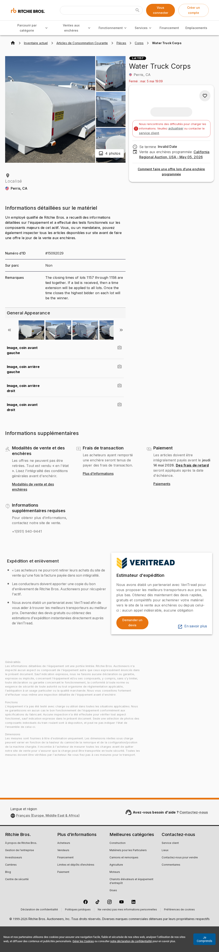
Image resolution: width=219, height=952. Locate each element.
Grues (113, 890)
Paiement (63, 872)
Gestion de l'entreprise (19, 850)
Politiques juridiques (78, 910)
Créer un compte (193, 10)
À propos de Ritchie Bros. (21, 843)
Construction (118, 843)
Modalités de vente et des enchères (33, 487)
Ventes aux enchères (71, 27)
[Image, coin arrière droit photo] (119, 385)
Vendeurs (63, 850)
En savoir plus (195, 626)
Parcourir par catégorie (27, 27)
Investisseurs (13, 858)
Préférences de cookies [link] (179, 910)
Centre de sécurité (17, 879)
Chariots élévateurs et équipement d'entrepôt (131, 881)
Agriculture (116, 865)
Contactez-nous (193, 812)
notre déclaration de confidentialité (131, 941)
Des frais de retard (192, 465)
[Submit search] (137, 10)
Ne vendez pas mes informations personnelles (127, 910)
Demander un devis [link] (132, 622)
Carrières (11, 865)
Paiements (161, 484)
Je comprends (204, 939)
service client (149, 133)
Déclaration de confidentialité (39, 910)
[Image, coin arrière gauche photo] (119, 366)
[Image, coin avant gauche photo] (119, 347)
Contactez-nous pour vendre (180, 858)
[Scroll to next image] (121, 330)
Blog (8, 872)
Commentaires (171, 865)
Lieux (165, 850)
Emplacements (196, 28)
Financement (169, 28)
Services (141, 28)
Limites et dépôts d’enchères (75, 865)
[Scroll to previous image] (9, 330)
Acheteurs (63, 843)
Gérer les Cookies (83, 941)
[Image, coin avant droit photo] (119, 404)
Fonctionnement (111, 28)
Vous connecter (160, 10)
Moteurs (115, 872)
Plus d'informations (98, 473)
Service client (170, 843)
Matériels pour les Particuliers (128, 850)
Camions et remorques (124, 858)
